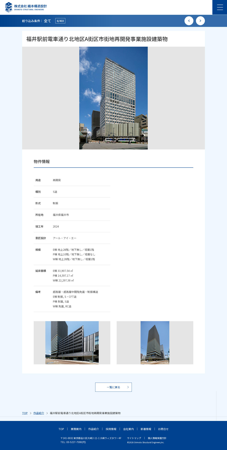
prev (188, 20)
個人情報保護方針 (157, 438)
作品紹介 (38, 413)
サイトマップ (134, 438)
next (200, 20)
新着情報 (146, 429)
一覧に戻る (113, 387)
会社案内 (128, 429)
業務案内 (76, 429)
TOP (25, 413)
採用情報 (111, 429)
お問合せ (163, 429)
